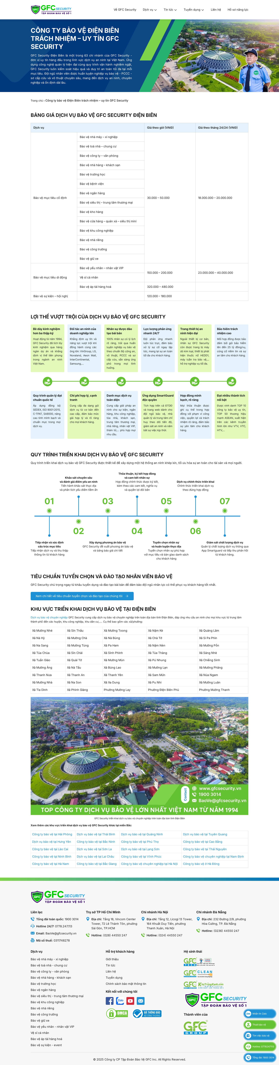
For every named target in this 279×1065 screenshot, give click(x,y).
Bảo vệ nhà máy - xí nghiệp (49, 959)
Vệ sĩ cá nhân (40, 1032)
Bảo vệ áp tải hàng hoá (46, 1039)
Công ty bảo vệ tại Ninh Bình (51, 856)
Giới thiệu (112, 959)
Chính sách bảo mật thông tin (126, 983)
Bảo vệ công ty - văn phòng (50, 971)
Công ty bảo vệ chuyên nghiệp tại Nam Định (213, 856)
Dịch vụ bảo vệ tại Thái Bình (96, 834)
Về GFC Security (125, 9)
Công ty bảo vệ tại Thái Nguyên (205, 849)
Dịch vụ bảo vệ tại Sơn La (94, 849)
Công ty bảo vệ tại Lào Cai (50, 849)
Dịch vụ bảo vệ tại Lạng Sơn (140, 849)
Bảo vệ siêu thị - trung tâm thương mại (57, 996)
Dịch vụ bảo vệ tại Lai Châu (95, 856)
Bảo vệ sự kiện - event (46, 1045)
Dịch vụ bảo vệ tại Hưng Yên (51, 841)
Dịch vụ (148, 9)
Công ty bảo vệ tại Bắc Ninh (96, 841)
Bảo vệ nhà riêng (42, 1008)
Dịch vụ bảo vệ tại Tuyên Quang (205, 834)
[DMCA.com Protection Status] (117, 1013)
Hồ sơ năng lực (238, 9)
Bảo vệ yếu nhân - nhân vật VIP (52, 1026)
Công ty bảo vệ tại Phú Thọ (140, 841)
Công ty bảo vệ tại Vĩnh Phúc (141, 856)
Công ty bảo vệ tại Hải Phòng (52, 834)
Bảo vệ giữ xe (40, 1020)
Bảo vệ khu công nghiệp (47, 1002)
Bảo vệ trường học (43, 983)
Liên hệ (216, 9)
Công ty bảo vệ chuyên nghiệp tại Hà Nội (149, 863)
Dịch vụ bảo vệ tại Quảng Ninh (142, 834)
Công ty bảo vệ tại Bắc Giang (97, 863)
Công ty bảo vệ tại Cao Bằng (202, 841)
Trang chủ (37, 100)
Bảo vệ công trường (44, 1014)
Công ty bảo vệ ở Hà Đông (201, 863)
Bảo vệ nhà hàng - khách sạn (51, 977)
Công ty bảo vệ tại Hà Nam (50, 863)
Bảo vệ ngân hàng (43, 990)
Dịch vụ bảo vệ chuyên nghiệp (49, 617)
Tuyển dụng (192, 9)
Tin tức (168, 9)
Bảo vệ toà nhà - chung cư (49, 965)
